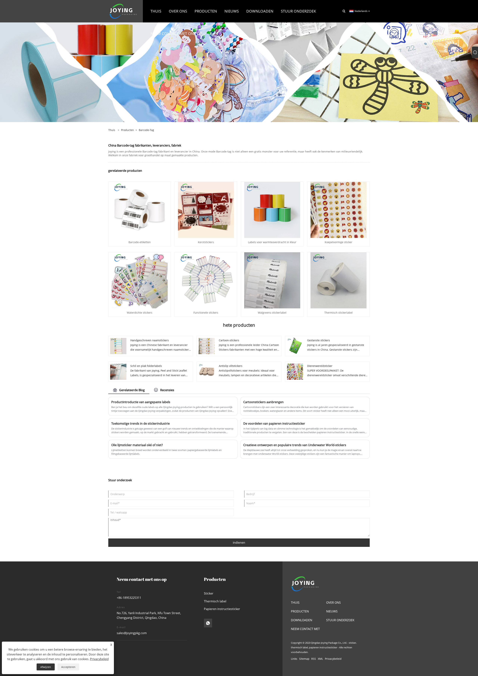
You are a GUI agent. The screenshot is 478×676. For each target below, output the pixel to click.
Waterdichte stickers (139, 312)
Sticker (208, 593)
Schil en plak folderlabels (146, 366)
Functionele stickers (205, 312)
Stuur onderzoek (340, 620)
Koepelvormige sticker (338, 242)
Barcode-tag (146, 130)
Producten (127, 130)
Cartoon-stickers (229, 340)
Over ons (333, 602)
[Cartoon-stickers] (206, 345)
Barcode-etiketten (139, 242)
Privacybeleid (333, 658)
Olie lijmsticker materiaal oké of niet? (137, 445)
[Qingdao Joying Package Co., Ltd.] (123, 11)
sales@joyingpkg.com (132, 633)
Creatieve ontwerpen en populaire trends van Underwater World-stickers (294, 445)
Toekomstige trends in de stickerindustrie (140, 423)
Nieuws (332, 611)
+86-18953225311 (129, 598)
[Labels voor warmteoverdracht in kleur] (272, 209)
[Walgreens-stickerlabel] (272, 280)
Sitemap (304, 658)
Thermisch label (215, 601)
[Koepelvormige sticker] (339, 209)
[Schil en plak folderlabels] (118, 371)
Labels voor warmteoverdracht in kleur (272, 242)
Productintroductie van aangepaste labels (140, 402)
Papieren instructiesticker (222, 609)
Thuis (295, 602)
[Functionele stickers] (206, 280)
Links (294, 658)
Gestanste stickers (318, 340)
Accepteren (68, 667)
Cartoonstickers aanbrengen (263, 402)
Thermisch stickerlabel (338, 312)
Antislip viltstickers (230, 366)
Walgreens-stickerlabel (272, 312)
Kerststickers (206, 242)
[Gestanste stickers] (295, 345)
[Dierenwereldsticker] (295, 371)
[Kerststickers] (206, 209)
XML (320, 658)
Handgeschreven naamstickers (149, 340)
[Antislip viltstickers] (206, 371)
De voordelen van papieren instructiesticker (274, 423)
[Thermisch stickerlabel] (339, 280)
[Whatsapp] (208, 623)
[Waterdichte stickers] (140, 280)
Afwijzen (45, 667)
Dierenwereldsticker (319, 366)
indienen (239, 543)
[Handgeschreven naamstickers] (118, 345)
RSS (313, 658)
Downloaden (301, 620)
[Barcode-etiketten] (140, 209)
